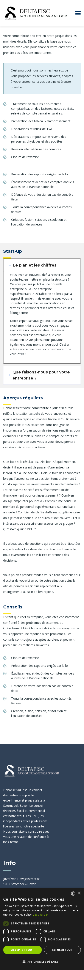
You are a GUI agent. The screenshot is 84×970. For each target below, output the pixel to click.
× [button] (79, 893)
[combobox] (73, 893)
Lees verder (40, 914)
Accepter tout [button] (22, 950)
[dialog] (42, 929)
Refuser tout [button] (62, 950)
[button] (42, 962)
